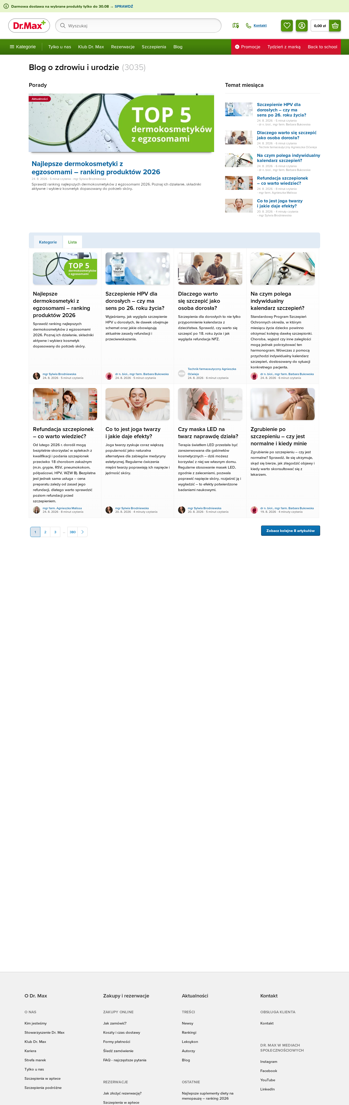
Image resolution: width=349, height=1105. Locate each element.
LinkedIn (267, 1089)
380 (72, 532)
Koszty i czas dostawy (121, 1032)
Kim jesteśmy (35, 1023)
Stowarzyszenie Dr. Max (44, 1032)
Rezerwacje (123, 46)
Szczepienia (154, 46)
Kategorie (48, 242)
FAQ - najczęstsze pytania (124, 1060)
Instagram (268, 1061)
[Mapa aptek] (236, 25)
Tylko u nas (59, 46)
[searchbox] (138, 25)
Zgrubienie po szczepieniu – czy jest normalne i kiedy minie (279, 436)
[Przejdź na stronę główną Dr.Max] (29, 25)
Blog (177, 46)
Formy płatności (116, 1041)
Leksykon (190, 1041)
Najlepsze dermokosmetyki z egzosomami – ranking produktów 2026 (96, 168)
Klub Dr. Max (91, 46)
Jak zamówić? (114, 1023)
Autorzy (188, 1051)
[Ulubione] (287, 25)
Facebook (268, 1070)
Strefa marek (35, 1060)
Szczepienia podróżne (43, 1087)
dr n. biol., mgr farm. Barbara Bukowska (142, 374)
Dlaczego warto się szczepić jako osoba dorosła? (287, 135)
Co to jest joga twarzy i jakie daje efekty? (280, 203)
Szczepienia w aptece (43, 1078)
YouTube (267, 1080)
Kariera (30, 1051)
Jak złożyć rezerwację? (122, 1093)
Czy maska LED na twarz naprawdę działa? (208, 432)
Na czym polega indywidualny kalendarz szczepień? (288, 158)
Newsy (187, 1023)
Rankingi (189, 1032)
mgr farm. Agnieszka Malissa (62, 508)
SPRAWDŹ (123, 6)
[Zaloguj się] (302, 25)
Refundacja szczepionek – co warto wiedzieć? (282, 180)
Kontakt (267, 1023)
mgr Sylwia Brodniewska (59, 374)
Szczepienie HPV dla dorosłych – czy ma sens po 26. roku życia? (281, 110)
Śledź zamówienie (118, 1051)
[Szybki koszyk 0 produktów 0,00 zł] (335, 25)
